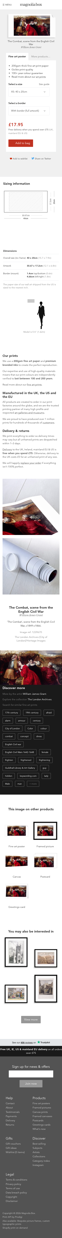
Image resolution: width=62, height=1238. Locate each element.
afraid (49, 712)
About (9, 1107)
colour (44, 728)
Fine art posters (41, 1103)
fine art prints (34, 384)
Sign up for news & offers (31, 1067)
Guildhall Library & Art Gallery (20, 767)
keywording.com (28, 775)
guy (44, 767)
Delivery (7, 449)
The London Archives (40, 699)
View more (31, 1019)
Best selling (39, 1143)
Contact (10, 1103)
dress (39, 736)
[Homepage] (31, 5)
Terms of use (13, 1188)
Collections (39, 1156)
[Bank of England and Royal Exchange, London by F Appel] (45, 958)
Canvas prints (40, 1112)
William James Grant (31, 47)
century (37, 720)
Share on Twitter (43, 158)
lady (46, 775)
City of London (12, 728)
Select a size (28, 84)
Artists (36, 1152)
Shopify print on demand (15, 1227)
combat (9, 736)
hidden (8, 775)
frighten (9, 760)
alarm (7, 720)
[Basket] (57, 4)
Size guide (44, 84)
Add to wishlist (20, 158)
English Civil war (13, 744)
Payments (11, 1116)
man (19, 783)
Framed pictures (42, 1107)
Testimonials (13, 1112)
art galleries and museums (29, 412)
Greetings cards (41, 1124)
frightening (44, 760)
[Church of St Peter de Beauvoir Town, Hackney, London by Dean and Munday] (16, 952)
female (45, 752)
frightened (26, 760)
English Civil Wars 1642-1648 (19, 752)
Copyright (11, 1196)
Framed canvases (42, 1116)
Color (30, 728)
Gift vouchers (13, 1143)
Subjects (37, 1148)
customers (48, 422)
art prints (41, 76)
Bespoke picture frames (29, 1220)
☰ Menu (7, 4)
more (34, 783)
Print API (7, 1217)
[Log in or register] (51, 4)
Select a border (17, 103)
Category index (41, 1160)
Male (7, 783)
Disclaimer (12, 1201)
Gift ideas (11, 1148)
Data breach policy (16, 1192)
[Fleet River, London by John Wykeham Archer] (45, 989)
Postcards (38, 1120)
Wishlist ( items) (15, 1152)
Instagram (38, 1165)
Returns (10, 1124)
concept (24, 736)
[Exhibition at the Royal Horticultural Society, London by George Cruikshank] (16, 994)
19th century (32, 712)
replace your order (31, 463)
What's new (39, 1129)
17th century (11, 712)
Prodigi (18, 1217)
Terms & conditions (16, 1179)
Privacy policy (13, 1184)
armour (21, 720)
